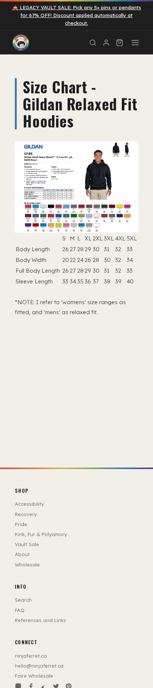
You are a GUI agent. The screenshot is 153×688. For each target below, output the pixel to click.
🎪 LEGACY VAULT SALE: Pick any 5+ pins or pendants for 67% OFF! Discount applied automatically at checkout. (76, 15)
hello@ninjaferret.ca (39, 666)
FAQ (20, 610)
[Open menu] (135, 43)
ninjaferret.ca (31, 656)
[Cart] (119, 42)
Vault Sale (27, 544)
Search (23, 600)
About (22, 554)
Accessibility (29, 504)
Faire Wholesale (34, 676)
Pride (21, 524)
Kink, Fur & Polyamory (41, 534)
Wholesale (27, 565)
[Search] (93, 42)
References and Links (40, 620)
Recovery (26, 514)
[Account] (106, 42)
